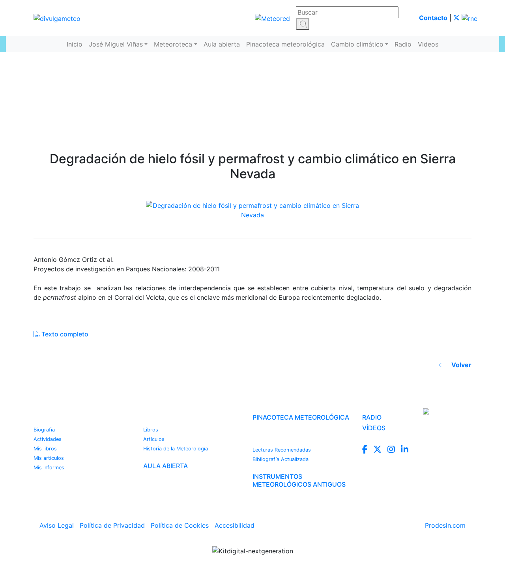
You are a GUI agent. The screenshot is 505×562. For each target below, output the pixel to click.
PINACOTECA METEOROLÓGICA (300, 417)
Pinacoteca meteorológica (285, 44)
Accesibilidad (234, 525)
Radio (403, 44)
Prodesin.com (445, 525)
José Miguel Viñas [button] (116, 44)
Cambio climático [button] (357, 44)
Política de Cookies (180, 525)
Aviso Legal (56, 525)
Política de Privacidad (112, 525)
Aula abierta (222, 44)
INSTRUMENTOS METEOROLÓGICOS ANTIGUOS (299, 480)
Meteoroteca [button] (173, 44)
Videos (428, 44)
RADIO (372, 417)
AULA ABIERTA (165, 466)
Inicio (74, 44)
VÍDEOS (373, 428)
